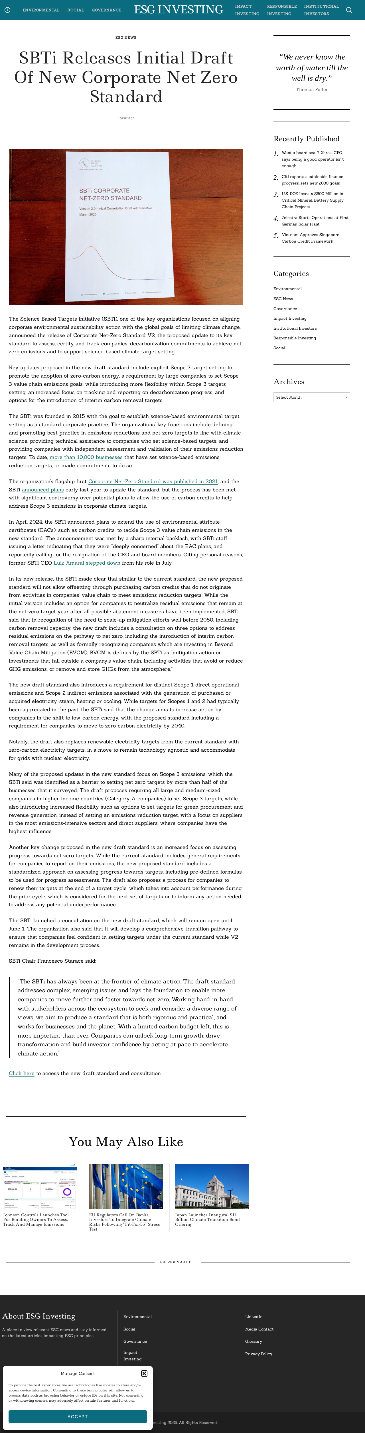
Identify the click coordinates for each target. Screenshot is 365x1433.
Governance (106, 10)
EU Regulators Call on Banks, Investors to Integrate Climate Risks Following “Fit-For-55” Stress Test (124, 1222)
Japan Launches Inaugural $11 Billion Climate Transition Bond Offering (207, 1219)
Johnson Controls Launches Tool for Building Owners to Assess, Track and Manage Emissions (36, 1219)
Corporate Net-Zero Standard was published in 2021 (153, 481)
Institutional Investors (295, 328)
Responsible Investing (294, 338)
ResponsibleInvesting (135, 1372)
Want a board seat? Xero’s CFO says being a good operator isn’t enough (313, 159)
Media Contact (259, 1329)
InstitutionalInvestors (135, 1388)
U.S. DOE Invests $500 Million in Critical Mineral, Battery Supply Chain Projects (313, 200)
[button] (144, 1373)
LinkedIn (254, 1316)
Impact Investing (290, 318)
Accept (78, 1416)
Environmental (41, 10)
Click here (22, 1073)
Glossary (253, 1341)
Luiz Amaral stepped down (87, 562)
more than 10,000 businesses (86, 457)
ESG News (126, 37)
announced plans (43, 489)
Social (76, 10)
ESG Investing (178, 9)
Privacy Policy (258, 1353)
